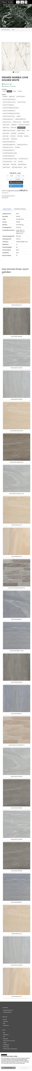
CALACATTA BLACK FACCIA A (9, 99)
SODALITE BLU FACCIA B (8, 147)
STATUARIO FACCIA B (7, 161)
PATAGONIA (19, 136)
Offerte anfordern (16, 186)
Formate (4, 89)
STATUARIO (17, 147)
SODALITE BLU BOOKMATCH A (9, 141)
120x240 (20, 91)
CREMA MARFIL (26, 122)
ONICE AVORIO (6, 133)
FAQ (4, 1036)
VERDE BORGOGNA (22, 164)
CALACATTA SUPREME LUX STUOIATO (10, 107)
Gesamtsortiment (6, 29)
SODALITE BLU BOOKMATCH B (9, 144)
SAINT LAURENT (6, 139)
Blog (4, 1032)
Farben (4, 94)
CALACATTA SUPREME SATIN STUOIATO (11, 113)
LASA (28, 130)
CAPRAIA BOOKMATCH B (20, 119)
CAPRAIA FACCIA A (7, 122)
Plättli (13, 29)
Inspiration (5, 1038)
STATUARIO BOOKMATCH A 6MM (10, 153)
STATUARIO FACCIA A (23, 158)
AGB (4, 1023)
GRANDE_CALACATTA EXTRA (9, 130)
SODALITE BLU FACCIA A (22, 144)
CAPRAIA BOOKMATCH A (8, 119)
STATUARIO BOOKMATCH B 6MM (10, 158)
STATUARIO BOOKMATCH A (8, 150)
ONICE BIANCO (21, 133)
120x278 (9, 91)
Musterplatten (6, 1044)
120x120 (14, 91)
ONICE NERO (12, 136)
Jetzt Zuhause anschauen (9, 1040)
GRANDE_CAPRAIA (21, 130)
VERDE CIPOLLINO (6, 167)
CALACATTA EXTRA (21, 102)
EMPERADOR (14, 124)
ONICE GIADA (5, 136)
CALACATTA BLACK (20, 96)
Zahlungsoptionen (7, 1012)
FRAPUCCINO (13, 127)
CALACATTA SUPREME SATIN (9, 110)
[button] (30, 2)
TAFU (15, 161)
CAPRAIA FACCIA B (17, 122)
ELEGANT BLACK (6, 124)
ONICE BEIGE (13, 133)
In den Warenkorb (17, 182)
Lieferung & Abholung (8, 1010)
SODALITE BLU (14, 139)
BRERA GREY (12, 96)
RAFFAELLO (26, 136)
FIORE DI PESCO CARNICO (23, 124)
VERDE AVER (13, 164)
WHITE (25, 167)
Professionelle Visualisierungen (10, 1048)
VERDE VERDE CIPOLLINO (17, 167)
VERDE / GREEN (6, 164)
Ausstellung (5, 1034)
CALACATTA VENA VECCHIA (9, 116)
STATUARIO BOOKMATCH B (8, 156)
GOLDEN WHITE (21, 127)
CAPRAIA (18, 116)
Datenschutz (6, 1025)
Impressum (5, 1021)
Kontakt (4, 1019)
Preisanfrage (6, 1046)
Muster (4, 91)
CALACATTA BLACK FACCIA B (9, 102)
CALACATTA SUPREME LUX (8, 105)
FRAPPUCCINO (6, 127)
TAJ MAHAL (20, 161)
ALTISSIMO (5, 96)
